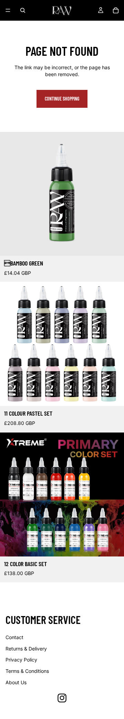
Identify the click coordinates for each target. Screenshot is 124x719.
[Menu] (8, 10)
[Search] (22, 10)
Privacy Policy (21, 660)
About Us (16, 682)
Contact (14, 637)
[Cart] (115, 10)
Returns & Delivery (26, 649)
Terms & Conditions (27, 671)
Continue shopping (62, 99)
